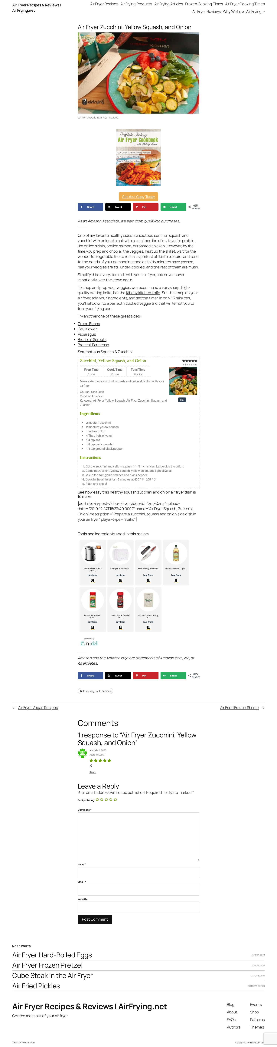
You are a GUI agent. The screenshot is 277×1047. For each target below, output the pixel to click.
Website (83, 899)
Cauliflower (87, 328)
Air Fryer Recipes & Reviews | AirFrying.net (89, 1006)
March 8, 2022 (258, 975)
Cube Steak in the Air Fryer (52, 975)
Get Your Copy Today (138, 196)
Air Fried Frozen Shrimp (239, 707)
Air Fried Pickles (36, 986)
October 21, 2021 (256, 986)
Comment (84, 809)
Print (182, 399)
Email (82, 881)
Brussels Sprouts (92, 339)
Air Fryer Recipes (108, 117)
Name (82, 864)
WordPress (258, 1042)
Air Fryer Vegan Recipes (38, 707)
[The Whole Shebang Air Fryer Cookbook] (138, 157)
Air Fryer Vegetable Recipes (95, 691)
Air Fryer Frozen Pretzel (47, 965)
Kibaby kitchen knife (143, 292)
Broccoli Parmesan (93, 344)
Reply (93, 772)
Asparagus (87, 334)
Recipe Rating (86, 800)
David (93, 117)
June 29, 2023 (258, 955)
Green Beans (89, 323)
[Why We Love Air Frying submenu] (263, 11)
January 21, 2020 (98, 750)
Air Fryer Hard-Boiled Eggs (52, 955)
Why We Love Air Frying (242, 11)
